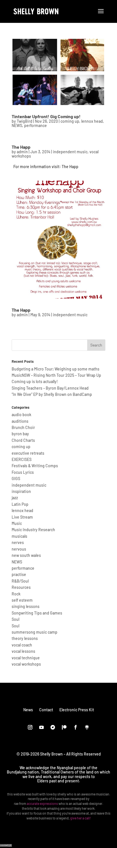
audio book (21, 414)
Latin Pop (20, 504)
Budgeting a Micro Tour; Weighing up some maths (55, 368)
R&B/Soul (20, 581)
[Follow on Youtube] (41, 727)
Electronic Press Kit (76, 709)
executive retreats (28, 453)
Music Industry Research (33, 529)
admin (22, 151)
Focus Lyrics (23, 472)
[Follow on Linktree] (86, 727)
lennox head (92, 121)
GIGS (16, 478)
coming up (69, 121)
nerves (18, 542)
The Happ (21, 147)
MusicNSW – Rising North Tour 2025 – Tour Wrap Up (56, 375)
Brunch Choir (23, 427)
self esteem (22, 600)
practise (19, 574)
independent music (70, 151)
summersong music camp (34, 632)
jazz (15, 497)
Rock (16, 593)
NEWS (17, 125)
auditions (20, 421)
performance (35, 125)
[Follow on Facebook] (75, 727)
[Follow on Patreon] (64, 727)
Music (17, 523)
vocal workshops (26, 664)
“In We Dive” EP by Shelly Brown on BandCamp (52, 394)
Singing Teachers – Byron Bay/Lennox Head (50, 388)
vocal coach (22, 644)
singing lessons (25, 606)
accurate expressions (42, 803)
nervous (19, 549)
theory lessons (25, 638)
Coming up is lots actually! (35, 381)
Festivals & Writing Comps (35, 465)
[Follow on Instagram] (30, 727)
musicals (19, 536)
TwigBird (24, 121)
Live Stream (22, 517)
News (28, 709)
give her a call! (80, 818)
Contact (46, 709)
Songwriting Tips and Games (37, 613)
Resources (21, 587)
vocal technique (26, 657)
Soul (15, 619)
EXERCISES (22, 459)
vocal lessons (23, 651)
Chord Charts (23, 440)
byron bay (20, 433)
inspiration (21, 491)
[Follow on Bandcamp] (52, 727)
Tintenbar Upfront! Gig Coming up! (46, 116)
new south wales (26, 555)
